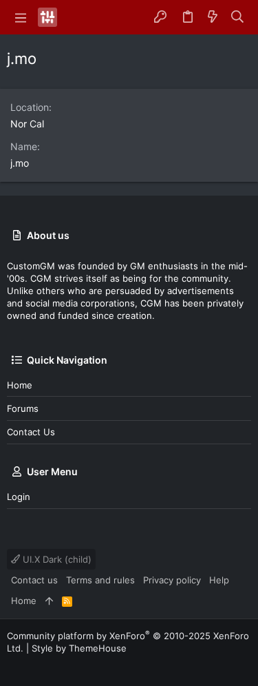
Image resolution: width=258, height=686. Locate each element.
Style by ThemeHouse (79, 648)
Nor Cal (27, 123)
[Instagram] (34, 665)
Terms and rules (100, 579)
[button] (20, 17)
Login (18, 496)
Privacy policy (172, 579)
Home (19, 385)
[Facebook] (13, 665)
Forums (23, 408)
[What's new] (212, 17)
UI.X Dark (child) (56, 559)
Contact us (31, 431)
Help (219, 579)
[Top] (49, 600)
